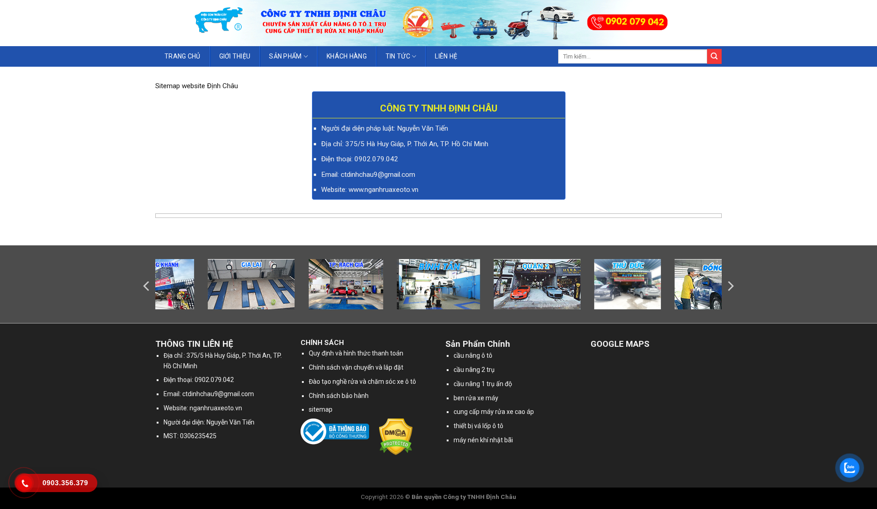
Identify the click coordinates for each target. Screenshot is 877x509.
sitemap (321, 409)
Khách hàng (347, 56)
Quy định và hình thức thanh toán (356, 353)
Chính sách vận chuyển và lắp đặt (356, 367)
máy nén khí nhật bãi (483, 440)
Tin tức (398, 56)
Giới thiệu (235, 56)
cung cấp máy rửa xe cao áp (494, 411)
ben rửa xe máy (476, 398)
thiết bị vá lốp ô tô (478, 425)
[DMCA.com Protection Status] (395, 436)
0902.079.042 (376, 159)
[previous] (147, 286)
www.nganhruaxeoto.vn (383, 190)
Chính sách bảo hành (339, 395)
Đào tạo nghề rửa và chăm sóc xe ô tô (362, 381)
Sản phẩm (285, 56)
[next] (730, 286)
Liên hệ (446, 56)
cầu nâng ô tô (473, 355)
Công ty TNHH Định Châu (479, 496)
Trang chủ (182, 56)
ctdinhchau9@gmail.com (218, 394)
